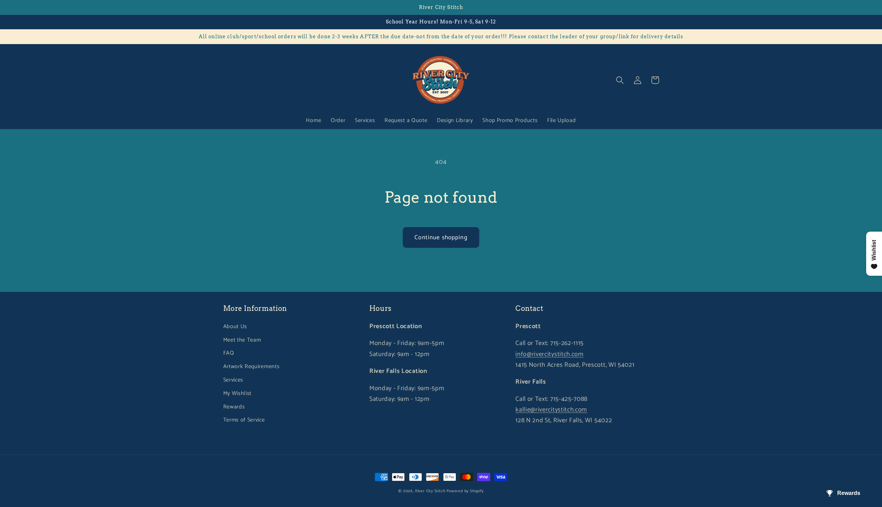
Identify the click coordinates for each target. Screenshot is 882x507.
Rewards (234, 407)
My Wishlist (237, 393)
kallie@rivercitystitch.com (551, 410)
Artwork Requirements (251, 366)
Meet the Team (242, 340)
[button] (620, 80)
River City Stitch (430, 491)
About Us (235, 326)
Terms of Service (244, 420)
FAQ (228, 353)
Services (233, 380)
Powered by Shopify (465, 491)
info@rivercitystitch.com (549, 354)
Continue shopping (441, 237)
